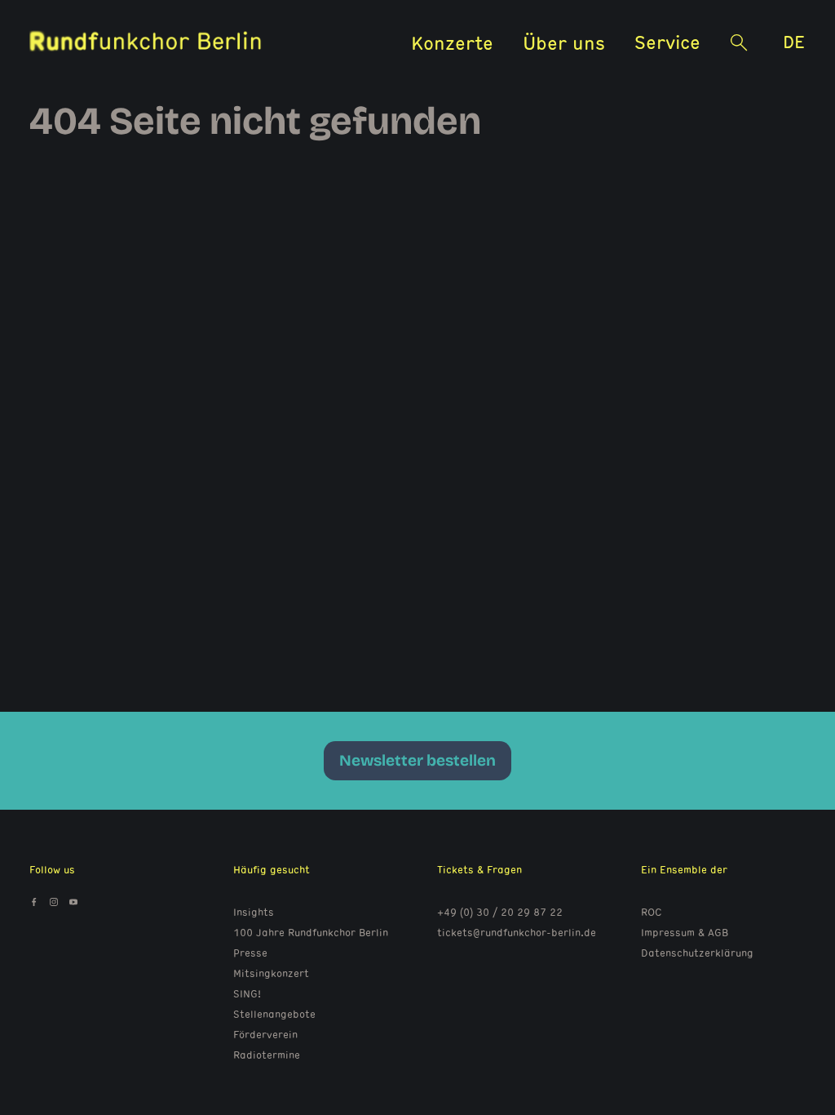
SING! (247, 993)
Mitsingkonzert (271, 973)
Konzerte (452, 42)
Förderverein (265, 1034)
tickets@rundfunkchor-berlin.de (516, 932)
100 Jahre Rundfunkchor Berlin (310, 932)
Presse (250, 952)
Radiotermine (266, 1054)
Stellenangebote (274, 1013)
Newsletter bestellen (417, 760)
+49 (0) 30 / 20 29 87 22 (500, 911)
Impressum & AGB (684, 932)
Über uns (564, 42)
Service (667, 41)
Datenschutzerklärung (697, 952)
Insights (253, 911)
